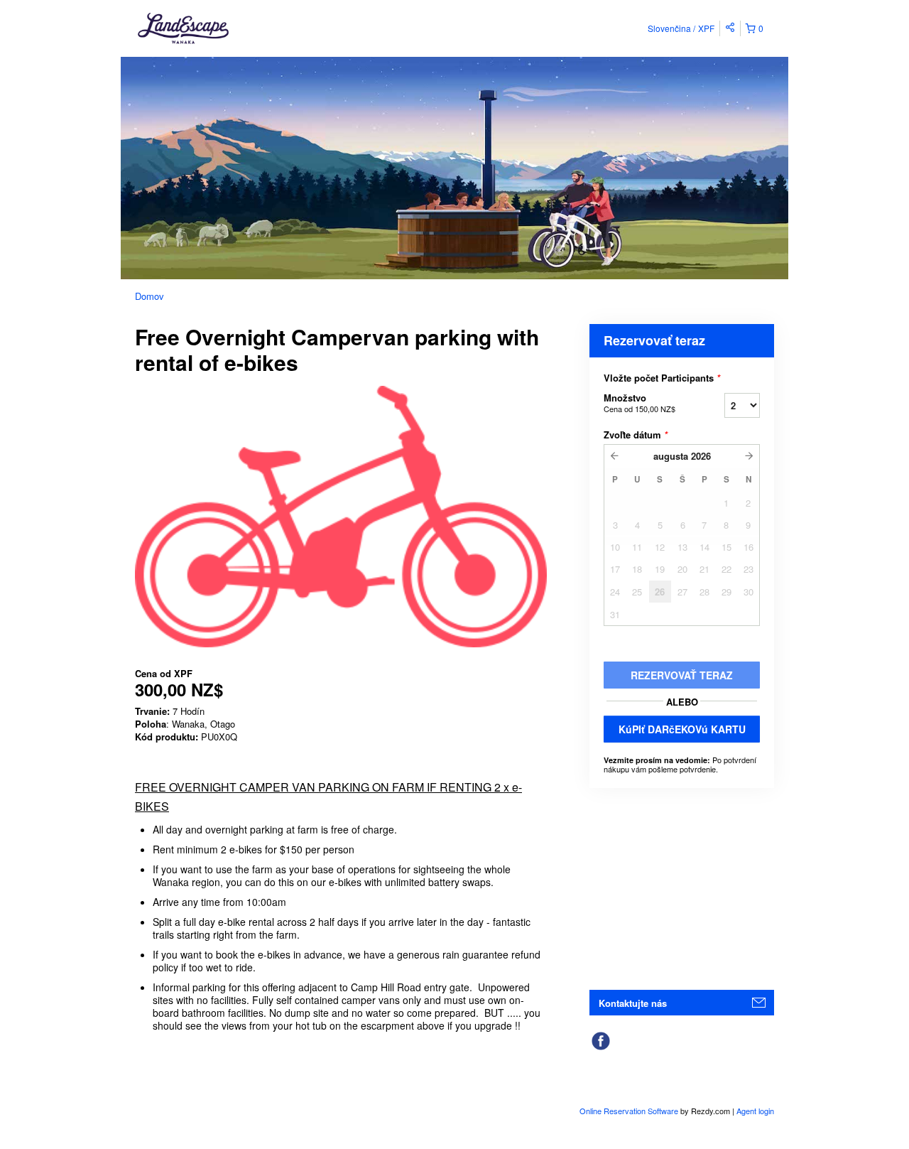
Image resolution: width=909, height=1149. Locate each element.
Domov (149, 296)
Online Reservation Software (628, 1110)
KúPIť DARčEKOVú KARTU (682, 729)
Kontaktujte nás (633, 1003)
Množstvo (639, 402)
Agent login (755, 1110)
